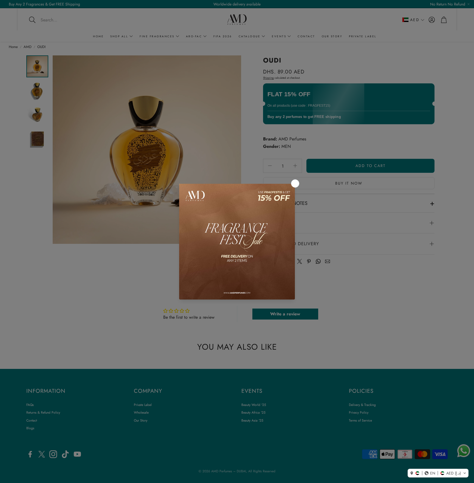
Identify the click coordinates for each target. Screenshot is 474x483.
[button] (438, 473)
